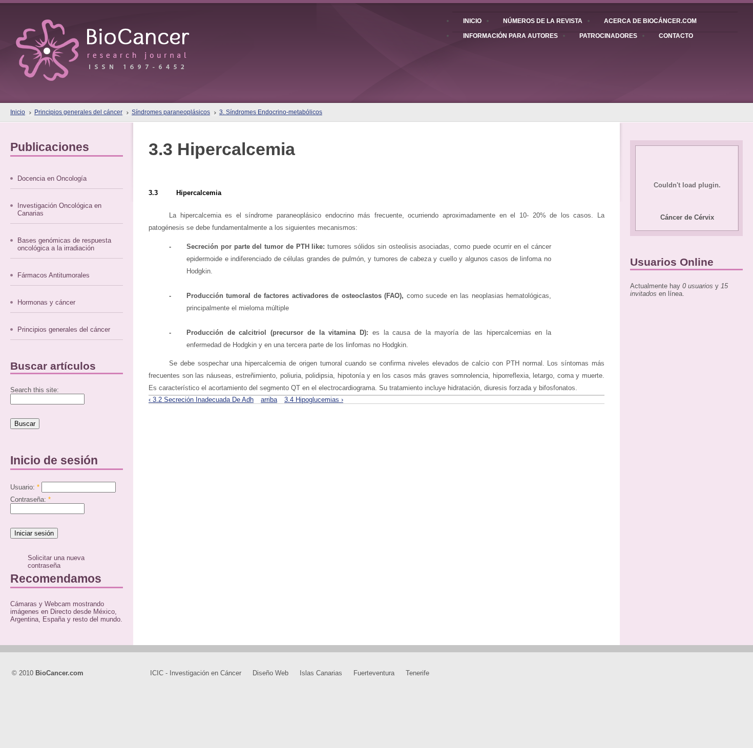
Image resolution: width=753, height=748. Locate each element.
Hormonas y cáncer (46, 302)
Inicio (17, 112)
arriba (269, 399)
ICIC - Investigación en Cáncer (195, 673)
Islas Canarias (321, 673)
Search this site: (34, 390)
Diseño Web (270, 673)
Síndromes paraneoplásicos (171, 112)
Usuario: (24, 487)
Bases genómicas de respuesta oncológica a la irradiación (64, 244)
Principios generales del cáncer (78, 112)
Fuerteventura (373, 673)
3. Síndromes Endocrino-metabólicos (270, 112)
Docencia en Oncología (52, 178)
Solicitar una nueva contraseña (56, 561)
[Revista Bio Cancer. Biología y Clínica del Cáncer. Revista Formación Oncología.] (120, 40)
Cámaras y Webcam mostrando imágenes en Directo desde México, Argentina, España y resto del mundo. (66, 611)
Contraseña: (30, 499)
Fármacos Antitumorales (53, 275)
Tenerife (417, 673)
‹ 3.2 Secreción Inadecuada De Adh (201, 399)
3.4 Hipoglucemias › (313, 399)
